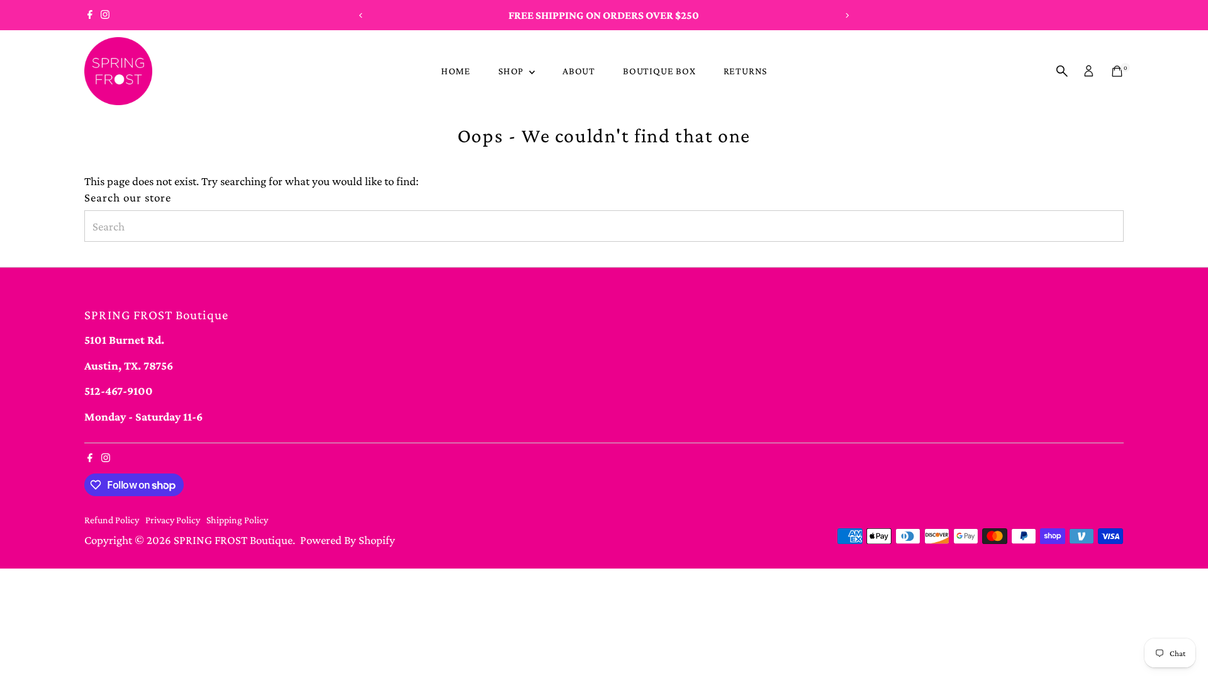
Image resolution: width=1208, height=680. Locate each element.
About (578, 70)
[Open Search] (1062, 71)
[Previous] (361, 15)
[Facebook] (90, 15)
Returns (746, 70)
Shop (512, 70)
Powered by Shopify (347, 540)
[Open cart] (1117, 71)
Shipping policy (237, 519)
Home (456, 70)
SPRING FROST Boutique (233, 540)
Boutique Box (659, 70)
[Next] (847, 15)
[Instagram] (105, 15)
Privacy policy (172, 519)
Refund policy (111, 519)
